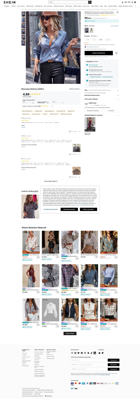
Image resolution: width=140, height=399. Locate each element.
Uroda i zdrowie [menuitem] (94, 6)
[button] (132, 2)
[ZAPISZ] (116, 53)
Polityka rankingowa (38, 371)
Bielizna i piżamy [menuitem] (78, 6)
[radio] (87, 30)
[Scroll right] (135, 6)
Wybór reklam (37, 393)
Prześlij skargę (25, 365)
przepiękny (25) (38, 111)
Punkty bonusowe (50, 358)
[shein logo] (9, 2)
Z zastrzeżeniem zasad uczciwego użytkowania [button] (100, 71)
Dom (22, 9)
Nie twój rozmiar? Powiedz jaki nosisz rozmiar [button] (95, 49)
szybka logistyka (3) (49, 111)
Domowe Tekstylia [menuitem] (112, 6)
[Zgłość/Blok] (80, 131)
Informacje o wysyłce (39, 352)
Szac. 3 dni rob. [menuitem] (21, 6)
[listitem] (90, 124)
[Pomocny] (70, 131)
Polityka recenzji (26, 96)
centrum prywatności (105, 374)
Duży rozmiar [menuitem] (86, 6)
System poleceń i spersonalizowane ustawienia (32, 395)
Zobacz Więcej (70, 333)
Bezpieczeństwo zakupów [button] (95, 74)
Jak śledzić (36, 359)
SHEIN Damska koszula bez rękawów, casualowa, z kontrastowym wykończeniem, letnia (70, 324)
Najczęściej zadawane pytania (51, 352)
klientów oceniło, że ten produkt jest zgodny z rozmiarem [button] (100, 44)
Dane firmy (24, 353)
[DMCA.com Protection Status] (75, 388)
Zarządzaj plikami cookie (27, 392)
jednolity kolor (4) (54, 114)
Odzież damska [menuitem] (30, 6)
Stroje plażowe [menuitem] (38, 6)
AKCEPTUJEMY (74, 380)
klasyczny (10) (25, 114)
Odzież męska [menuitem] (68, 6)
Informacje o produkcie (39, 373)
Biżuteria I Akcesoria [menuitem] (59, 6)
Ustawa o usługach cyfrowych (26, 361)
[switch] (51, 106)
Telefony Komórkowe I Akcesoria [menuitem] (126, 6)
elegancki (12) (71, 111)
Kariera (23, 359)
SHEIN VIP (36, 364)
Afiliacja (24, 363)
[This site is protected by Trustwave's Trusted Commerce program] (72, 388)
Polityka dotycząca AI (48, 392)
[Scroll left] (133, 6)
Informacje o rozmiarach (37, 362)
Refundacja (36, 356)
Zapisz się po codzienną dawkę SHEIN (81, 357)
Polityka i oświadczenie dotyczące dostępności (39, 376)
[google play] (102, 353)
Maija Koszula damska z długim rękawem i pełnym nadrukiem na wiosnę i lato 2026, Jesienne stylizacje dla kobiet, (50, 290)
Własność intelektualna (27, 393)
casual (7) (45, 114)
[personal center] (123, 2)
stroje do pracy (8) (36, 114)
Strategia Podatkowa (39, 369)
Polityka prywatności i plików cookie (103, 373)
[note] (31, 252)
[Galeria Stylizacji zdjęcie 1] (30, 206)
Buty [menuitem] (106, 6)
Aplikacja (101, 349)
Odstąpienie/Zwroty (38, 354)
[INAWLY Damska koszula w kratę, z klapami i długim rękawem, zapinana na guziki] (70, 275)
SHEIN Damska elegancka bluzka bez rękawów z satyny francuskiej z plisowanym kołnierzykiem (89, 324)
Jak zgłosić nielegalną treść (39, 367)
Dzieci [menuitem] (101, 6)
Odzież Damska (36, 9)
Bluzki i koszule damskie (61, 9)
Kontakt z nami (50, 354)
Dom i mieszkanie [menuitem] (48, 6)
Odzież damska (28, 9)
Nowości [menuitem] (14, 6)
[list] (84, 353)
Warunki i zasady (38, 392)
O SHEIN (24, 355)
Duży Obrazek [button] (115, 26)
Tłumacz (23, 127)
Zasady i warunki (26, 357)
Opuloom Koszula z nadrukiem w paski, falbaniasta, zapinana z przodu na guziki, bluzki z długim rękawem (109, 290)
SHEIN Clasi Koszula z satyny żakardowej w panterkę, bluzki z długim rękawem (31, 254)
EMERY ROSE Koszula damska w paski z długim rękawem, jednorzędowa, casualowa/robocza (31, 322)
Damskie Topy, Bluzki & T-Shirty (48, 9)
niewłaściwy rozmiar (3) (66, 114)
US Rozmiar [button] (93, 36)
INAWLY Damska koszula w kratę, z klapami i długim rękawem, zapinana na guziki (70, 288)
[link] (125, 2)
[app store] (99, 353)
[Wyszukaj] (89, 2)
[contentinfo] (95, 384)
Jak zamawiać (37, 357)
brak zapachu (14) (61, 111)
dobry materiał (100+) (27, 111)
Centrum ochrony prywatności (28, 390)
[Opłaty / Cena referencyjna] (91, 18)
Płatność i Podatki (50, 356)
